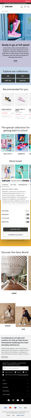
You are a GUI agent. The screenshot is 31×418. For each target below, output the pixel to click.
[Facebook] (9, 400)
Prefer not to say (9, 372)
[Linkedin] (22, 400)
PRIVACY (8, 415)
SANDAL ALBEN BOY (7, 109)
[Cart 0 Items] (28, 7)
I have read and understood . (17, 374)
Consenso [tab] (5, 185)
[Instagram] (13, 400)
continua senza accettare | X (20, 180)
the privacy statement (23, 374)
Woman (19, 372)
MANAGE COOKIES (20, 415)
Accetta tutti (15, 229)
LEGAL (13, 415)
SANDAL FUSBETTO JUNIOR (20, 110)
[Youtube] (18, 400)
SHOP (15, 61)
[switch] (27, 214)
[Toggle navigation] (2, 6)
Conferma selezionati (15, 235)
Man (26, 372)
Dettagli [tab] (13, 185)
